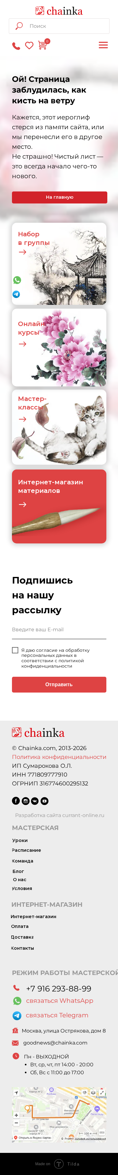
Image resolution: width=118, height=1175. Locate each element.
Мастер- (32, 399)
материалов (39, 490)
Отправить (59, 684)
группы (37, 242)
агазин (71, 482)
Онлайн (31, 324)
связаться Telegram (57, 1015)
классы (30, 407)
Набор (28, 234)
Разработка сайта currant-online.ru (59, 815)
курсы (28, 332)
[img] (59, 10)
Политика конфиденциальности (59, 757)
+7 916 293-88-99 (58, 988)
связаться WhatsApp (59, 1000)
